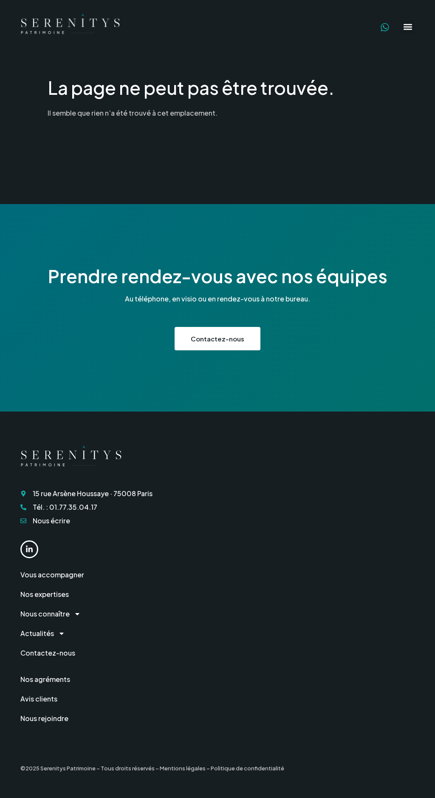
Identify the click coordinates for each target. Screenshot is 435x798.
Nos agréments (45, 679)
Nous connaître (45, 613)
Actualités (37, 633)
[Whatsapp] (385, 27)
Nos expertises (44, 594)
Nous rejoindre (44, 718)
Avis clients (38, 698)
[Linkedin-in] (29, 549)
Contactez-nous (47, 652)
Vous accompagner (52, 574)
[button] (408, 27)
